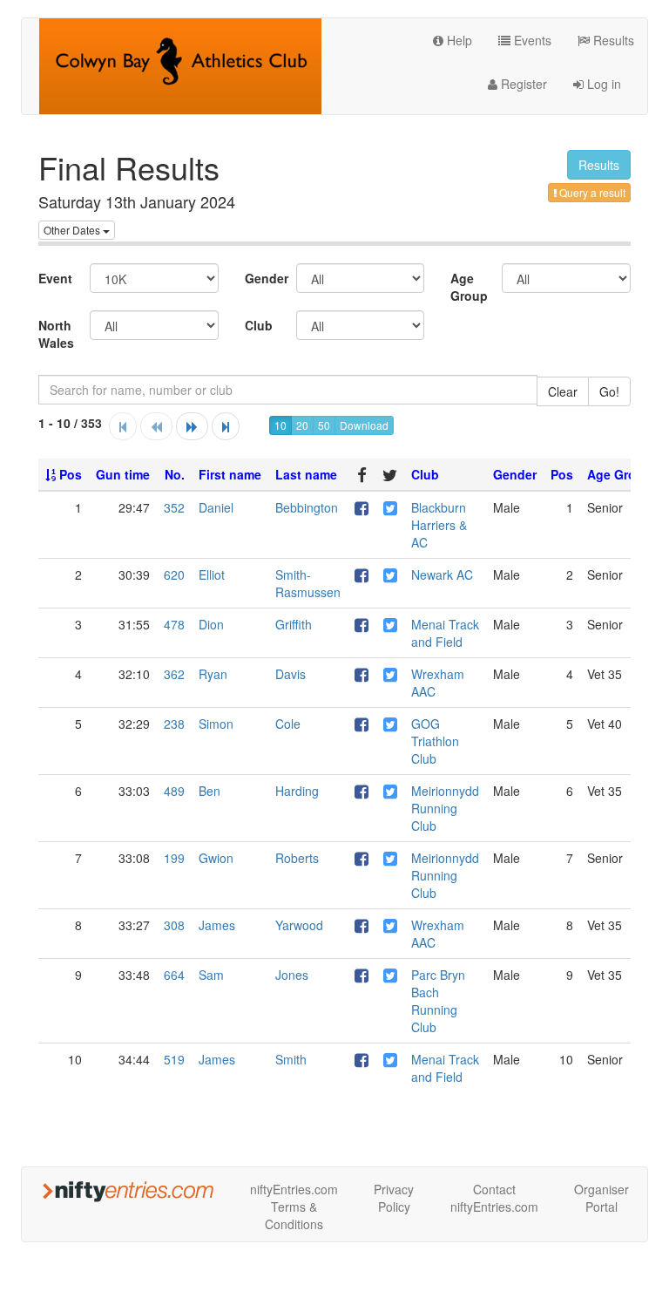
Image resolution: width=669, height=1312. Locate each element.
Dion (211, 624)
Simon (216, 723)
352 (174, 507)
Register (522, 83)
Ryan (213, 674)
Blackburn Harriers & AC (439, 525)
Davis (290, 674)
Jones (291, 974)
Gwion (216, 858)
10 (280, 425)
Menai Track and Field (445, 632)
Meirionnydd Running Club (445, 808)
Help (457, 40)
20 (302, 425)
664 (174, 974)
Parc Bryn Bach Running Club (438, 1001)
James (217, 925)
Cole (288, 723)
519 (174, 1059)
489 (174, 790)
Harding (297, 790)
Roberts (297, 858)
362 (174, 674)
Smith (291, 1059)
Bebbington (306, 507)
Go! (609, 391)
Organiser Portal (601, 1197)
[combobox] (287, 389)
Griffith (293, 624)
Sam (211, 974)
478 (174, 624)
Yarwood (299, 925)
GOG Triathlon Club (435, 741)
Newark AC (442, 574)
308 (174, 925)
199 (174, 858)
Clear (563, 391)
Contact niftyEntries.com (494, 1197)
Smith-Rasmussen (308, 583)
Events (530, 40)
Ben (209, 790)
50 (324, 425)
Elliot (212, 574)
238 (174, 723)
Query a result (591, 192)
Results (612, 40)
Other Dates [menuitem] (73, 229)
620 (174, 574)
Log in (602, 83)
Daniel (216, 507)
